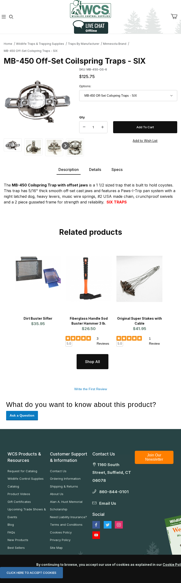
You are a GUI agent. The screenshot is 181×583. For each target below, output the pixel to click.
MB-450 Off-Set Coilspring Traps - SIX (31, 51)
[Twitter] (107, 525)
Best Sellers (16, 548)
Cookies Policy (61, 532)
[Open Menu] (4, 17)
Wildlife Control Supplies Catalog (26, 482)
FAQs (11, 532)
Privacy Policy (60, 540)
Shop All (92, 361)
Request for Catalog (22, 471)
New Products (18, 540)
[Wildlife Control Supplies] (90, 9)
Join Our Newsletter (154, 457)
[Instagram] (119, 525)
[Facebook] (96, 525)
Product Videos (19, 494)
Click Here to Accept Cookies (31, 573)
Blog (11, 524)
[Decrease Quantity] (84, 127)
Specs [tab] (117, 169)
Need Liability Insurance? (68, 517)
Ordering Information (65, 478)
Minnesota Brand (114, 43)
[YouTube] (96, 535)
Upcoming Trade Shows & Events (27, 513)
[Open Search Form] (11, 17)
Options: (85, 86)
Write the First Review (90, 389)
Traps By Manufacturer (83, 43)
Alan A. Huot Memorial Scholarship (66, 505)
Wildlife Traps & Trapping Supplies (40, 43)
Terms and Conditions (66, 524)
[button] (13, 145)
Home (8, 43)
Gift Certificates (19, 502)
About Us (56, 494)
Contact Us (58, 471)
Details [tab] (95, 169)
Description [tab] (68, 169)
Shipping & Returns (64, 486)
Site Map (56, 548)
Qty (82, 117)
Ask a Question (22, 415)
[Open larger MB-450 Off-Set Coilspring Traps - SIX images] (38, 100)
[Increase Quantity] (102, 127)
